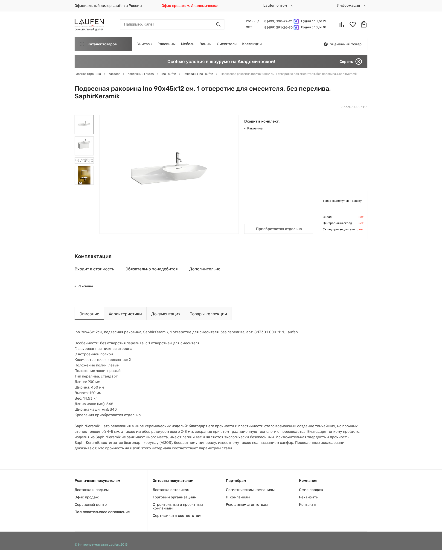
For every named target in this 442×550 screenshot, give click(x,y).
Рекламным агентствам (247, 504)
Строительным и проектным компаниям (178, 506)
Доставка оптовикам (171, 490)
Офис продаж (87, 497)
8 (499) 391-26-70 (277, 27)
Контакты (307, 504)
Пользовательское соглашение (102, 512)
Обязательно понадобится (151, 269)
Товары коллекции (208, 313)
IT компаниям (238, 497)
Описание (89, 313)
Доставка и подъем (92, 490)
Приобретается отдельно (279, 229)
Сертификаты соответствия (177, 515)
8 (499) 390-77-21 (277, 21)
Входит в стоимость (94, 269)
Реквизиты (308, 497)
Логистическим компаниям (250, 490)
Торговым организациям (175, 497)
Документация (165, 313)
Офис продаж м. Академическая (190, 5)
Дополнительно (204, 269)
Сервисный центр (91, 504)
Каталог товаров (101, 44)
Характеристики (125, 313)
